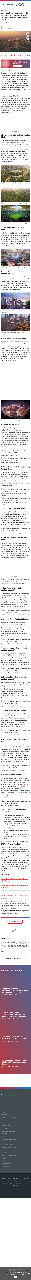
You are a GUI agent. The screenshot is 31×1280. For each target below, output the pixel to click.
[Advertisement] (15, 124)
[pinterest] (27, 55)
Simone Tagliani (7, 938)
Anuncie (4, 1161)
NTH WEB (15, 1185)
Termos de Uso (7, 1163)
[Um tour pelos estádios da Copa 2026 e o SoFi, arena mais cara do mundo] (15, 1052)
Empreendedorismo (8, 1131)
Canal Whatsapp (7, 1142)
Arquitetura (3, 10)
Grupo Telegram (7, 1144)
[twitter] (14, 55)
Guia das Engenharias (9, 1139)
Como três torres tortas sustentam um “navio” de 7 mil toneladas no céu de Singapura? (14, 1014)
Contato (5, 1158)
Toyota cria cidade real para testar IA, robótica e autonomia (14, 1037)
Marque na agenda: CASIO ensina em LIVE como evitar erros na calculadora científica (15, 991)
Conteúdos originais (9, 1117)
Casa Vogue (9, 896)
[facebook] (11, 55)
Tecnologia (6, 1125)
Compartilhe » (5, 55)
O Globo (26, 896)
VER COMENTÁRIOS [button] (15, 921)
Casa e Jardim (18, 896)
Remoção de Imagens (9, 1155)
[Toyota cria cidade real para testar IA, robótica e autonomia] (15, 1029)
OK (15, 1277)
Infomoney (4, 898)
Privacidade (6, 1166)
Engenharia (6, 1123)
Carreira (5, 1128)
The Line (25, 784)
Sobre (4, 1153)
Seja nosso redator (9, 1147)
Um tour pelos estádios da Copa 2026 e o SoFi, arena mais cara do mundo (14, 1062)
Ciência (4, 1134)
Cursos (4, 1115)
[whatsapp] (18, 55)
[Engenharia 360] (15, 4)
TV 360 (4, 1112)
